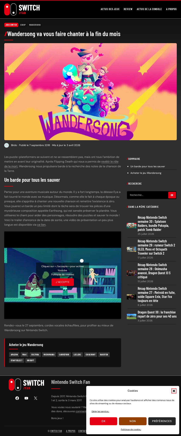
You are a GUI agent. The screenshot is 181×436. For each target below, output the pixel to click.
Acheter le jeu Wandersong (145, 173)
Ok (103, 421)
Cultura (35, 354)
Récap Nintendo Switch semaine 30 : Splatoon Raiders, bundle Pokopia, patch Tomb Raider (153, 223)
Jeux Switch (11, 25)
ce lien (41, 224)
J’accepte (62, 282)
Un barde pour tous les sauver (147, 166)
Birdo (14, 145)
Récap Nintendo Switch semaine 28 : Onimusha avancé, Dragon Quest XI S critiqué (154, 271)
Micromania (49, 354)
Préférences (162, 421)
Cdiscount (90, 354)
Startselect (17, 360)
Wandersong (35, 25)
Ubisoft (30, 360)
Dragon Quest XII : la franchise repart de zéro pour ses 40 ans (157, 314)
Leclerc (77, 354)
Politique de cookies (131, 429)
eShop (23, 25)
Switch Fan (56, 430)
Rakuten (104, 354)
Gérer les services (100, 411)
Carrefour (64, 354)
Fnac (24, 354)
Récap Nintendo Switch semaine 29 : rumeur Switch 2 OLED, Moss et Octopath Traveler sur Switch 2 (156, 247)
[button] (174, 391)
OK (172, 195)
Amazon (14, 354)
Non (133, 421)
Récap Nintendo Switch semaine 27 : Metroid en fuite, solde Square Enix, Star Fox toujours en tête (156, 294)
